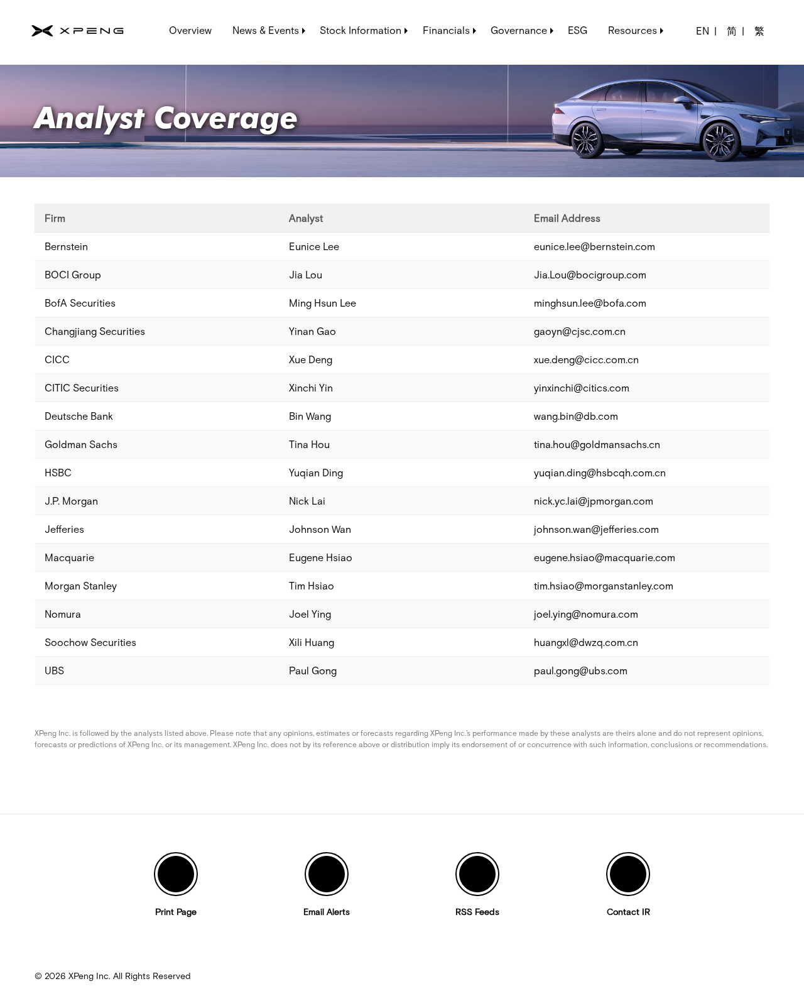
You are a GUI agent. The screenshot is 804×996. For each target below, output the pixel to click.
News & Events (265, 30)
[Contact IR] (628, 874)
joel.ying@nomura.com (586, 614)
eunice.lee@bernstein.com (594, 246)
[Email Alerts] (326, 874)
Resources (632, 30)
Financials (446, 30)
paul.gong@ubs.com (580, 670)
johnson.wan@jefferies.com (596, 529)
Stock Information (360, 30)
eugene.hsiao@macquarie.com (604, 557)
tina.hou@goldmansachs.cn (597, 444)
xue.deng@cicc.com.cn (586, 359)
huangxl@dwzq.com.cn (586, 642)
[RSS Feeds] (477, 874)
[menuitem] (190, 28)
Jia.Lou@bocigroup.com (590, 274)
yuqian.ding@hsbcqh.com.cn (600, 472)
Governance (519, 30)
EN (702, 30)
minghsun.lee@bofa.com (590, 303)
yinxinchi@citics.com (581, 387)
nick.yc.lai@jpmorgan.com (593, 500)
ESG (577, 30)
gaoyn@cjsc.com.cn (580, 331)
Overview (190, 30)
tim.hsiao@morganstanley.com (603, 585)
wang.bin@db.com (576, 416)
